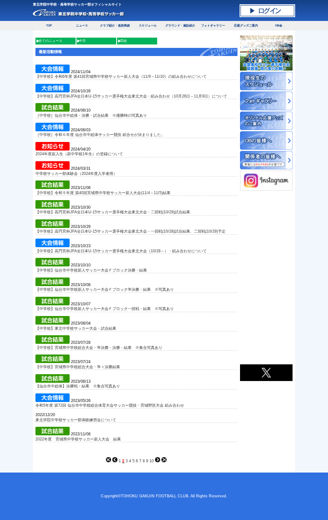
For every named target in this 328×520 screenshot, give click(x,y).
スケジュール (148, 25)
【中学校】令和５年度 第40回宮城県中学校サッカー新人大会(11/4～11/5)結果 (102, 193)
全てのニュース (50, 41)
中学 (82, 41)
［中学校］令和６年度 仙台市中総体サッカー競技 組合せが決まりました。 (100, 135)
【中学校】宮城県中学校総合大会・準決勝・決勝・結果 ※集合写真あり (98, 348)
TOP (49, 25)
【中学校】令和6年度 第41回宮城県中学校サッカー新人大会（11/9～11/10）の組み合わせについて (121, 76)
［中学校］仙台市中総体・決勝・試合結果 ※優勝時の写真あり (91, 115)
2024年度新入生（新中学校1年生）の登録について (79, 154)
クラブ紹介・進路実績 (115, 25)
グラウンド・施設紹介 (180, 25)
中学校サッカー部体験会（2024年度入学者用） (76, 173)
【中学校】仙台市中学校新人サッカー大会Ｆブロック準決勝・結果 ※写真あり (104, 289)
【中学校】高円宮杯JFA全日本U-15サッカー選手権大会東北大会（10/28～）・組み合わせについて (121, 251)
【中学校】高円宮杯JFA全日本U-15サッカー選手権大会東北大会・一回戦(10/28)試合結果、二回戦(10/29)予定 (130, 231)
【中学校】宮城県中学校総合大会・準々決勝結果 (77, 367)
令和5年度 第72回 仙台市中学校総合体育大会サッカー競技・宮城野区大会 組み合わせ (109, 405)
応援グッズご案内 (246, 25)
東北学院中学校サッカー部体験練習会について (75, 420)
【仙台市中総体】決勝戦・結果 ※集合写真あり (77, 386)
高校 (123, 41)
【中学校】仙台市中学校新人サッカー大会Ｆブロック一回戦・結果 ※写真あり (104, 309)
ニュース (82, 25)
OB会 (278, 25)
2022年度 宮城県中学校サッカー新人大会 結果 (78, 439)
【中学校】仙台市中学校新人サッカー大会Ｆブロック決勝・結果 (91, 270)
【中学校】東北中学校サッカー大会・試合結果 (75, 328)
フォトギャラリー (213, 25)
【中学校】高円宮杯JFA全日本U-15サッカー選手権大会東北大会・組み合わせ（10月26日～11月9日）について (131, 96)
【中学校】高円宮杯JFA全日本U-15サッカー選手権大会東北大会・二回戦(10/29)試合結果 (112, 212)
